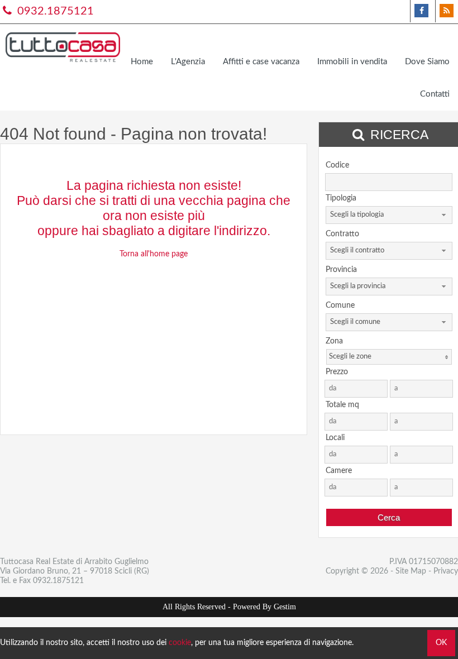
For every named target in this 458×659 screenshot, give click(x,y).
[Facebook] (421, 11)
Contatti (435, 94)
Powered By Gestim (264, 607)
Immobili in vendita (352, 62)
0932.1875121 (54, 11)
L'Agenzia (188, 62)
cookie (180, 643)
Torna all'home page (154, 254)
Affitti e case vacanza (261, 62)
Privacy (445, 571)
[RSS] (446, 11)
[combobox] (389, 215)
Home (142, 62)
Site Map (410, 571)
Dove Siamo (427, 62)
